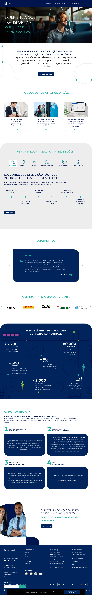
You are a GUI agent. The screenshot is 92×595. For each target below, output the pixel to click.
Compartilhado (28, 561)
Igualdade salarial (8, 570)
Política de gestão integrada (11, 572)
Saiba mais (9, 212)
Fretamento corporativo (56, 552)
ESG (73, 564)
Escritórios (27, 563)
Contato (86, 3)
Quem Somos (48, 3)
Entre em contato (46, 74)
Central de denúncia (77, 552)
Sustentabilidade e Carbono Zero (57, 561)
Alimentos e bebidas (29, 559)
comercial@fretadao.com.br (11, 558)
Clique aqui (47, 526)
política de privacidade (41, 592)
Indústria (27, 554)
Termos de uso (7, 574)
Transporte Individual (55, 554)
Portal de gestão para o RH (79, 567)
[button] (43, 37)
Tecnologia (66, 3)
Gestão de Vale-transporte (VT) (57, 556)
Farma (26, 556)
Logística (27, 552)
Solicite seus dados (8, 576)
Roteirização (53, 559)
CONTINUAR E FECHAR (71, 591)
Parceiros (75, 561)
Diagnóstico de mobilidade (56, 563)
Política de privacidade (9, 567)
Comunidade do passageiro (78, 554)
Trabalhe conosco (77, 558)
